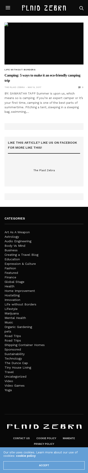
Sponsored (13, 349)
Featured (11, 272)
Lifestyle (11, 308)
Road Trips (13, 335)
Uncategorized (15, 376)
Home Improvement (20, 290)
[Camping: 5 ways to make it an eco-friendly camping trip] (44, 44)
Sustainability (15, 353)
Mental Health (15, 317)
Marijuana (12, 313)
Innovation (12, 299)
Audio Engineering (18, 241)
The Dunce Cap (16, 363)
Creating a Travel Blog (21, 254)
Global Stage (14, 281)
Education (12, 259)
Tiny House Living (18, 367)
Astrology (12, 236)
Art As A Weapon (17, 232)
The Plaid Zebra (15, 87)
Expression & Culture (20, 263)
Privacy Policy (44, 444)
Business (11, 250)
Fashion (10, 268)
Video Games (15, 385)
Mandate (69, 438)
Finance (10, 277)
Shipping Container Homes (25, 344)
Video (9, 381)
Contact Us (21, 438)
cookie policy (26, 455)
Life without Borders (20, 70)
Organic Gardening (18, 326)
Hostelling (12, 295)
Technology (13, 358)
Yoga (8, 390)
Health (9, 286)
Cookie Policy (46, 438)
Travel (9, 372)
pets (8, 331)
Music (9, 322)
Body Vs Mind (15, 245)
